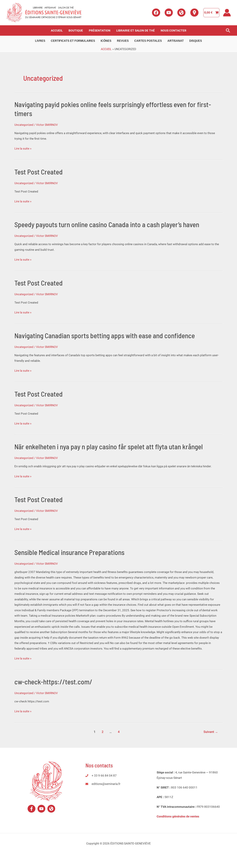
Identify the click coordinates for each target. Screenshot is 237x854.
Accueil (57, 30)
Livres (40, 40)
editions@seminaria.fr (106, 784)
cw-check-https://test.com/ (53, 681)
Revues (123, 40)
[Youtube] (169, 12)
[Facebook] (156, 12)
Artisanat (175, 40)
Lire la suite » (22, 148)
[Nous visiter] (194, 12)
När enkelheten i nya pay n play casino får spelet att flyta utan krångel (108, 446)
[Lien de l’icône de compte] (227, 13)
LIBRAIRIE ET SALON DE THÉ (135, 30)
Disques (195, 40)
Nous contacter (173, 30)
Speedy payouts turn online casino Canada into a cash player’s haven (106, 224)
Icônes (106, 40)
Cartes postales (148, 40)
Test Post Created (38, 172)
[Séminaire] (51, 809)
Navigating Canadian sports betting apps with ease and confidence (104, 335)
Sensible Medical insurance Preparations (69, 552)
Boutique (76, 30)
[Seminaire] (181, 12)
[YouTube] (41, 809)
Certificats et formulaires (73, 40)
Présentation (99, 30)
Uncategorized (23, 124)
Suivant (211, 732)
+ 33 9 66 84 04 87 (104, 775)
